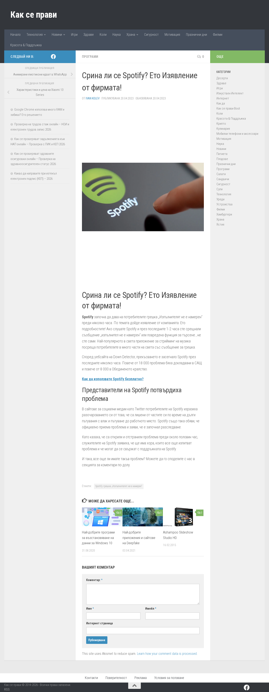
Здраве (88, 35)
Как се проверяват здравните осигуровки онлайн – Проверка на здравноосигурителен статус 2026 (33, 159)
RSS (7, 689)
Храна (131, 35)
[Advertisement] (143, 133)
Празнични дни (196, 35)
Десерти (222, 78)
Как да (220, 103)
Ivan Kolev (93, 98)
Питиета (221, 154)
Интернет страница (99, 623)
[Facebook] (53, 56)
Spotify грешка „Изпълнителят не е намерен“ (118, 486)
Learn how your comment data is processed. (167, 654)
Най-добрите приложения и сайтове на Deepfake (139, 537)
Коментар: (94, 580)
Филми (217, 35)
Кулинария (223, 129)
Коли (103, 35)
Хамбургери (224, 214)
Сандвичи (222, 179)
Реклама (140, 678)
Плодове (222, 159)
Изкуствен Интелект (230, 93)
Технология (34, 35)
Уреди (220, 199)
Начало (15, 35)
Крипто (221, 123)
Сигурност (151, 35)
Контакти (91, 678)
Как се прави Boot (228, 108)
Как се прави (34, 14)
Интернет (222, 98)
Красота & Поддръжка (26, 45)
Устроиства (224, 204)
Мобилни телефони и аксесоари (237, 134)
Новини (57, 35)
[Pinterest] (60, 56)
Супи (219, 189)
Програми (90, 57)
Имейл (150, 608)
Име (90, 608)
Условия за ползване (169, 678)
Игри (74, 35)
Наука (116, 35)
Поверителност (116, 678)
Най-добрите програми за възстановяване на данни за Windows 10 (98, 537)
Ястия (220, 224)
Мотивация (172, 35)
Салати (221, 174)
